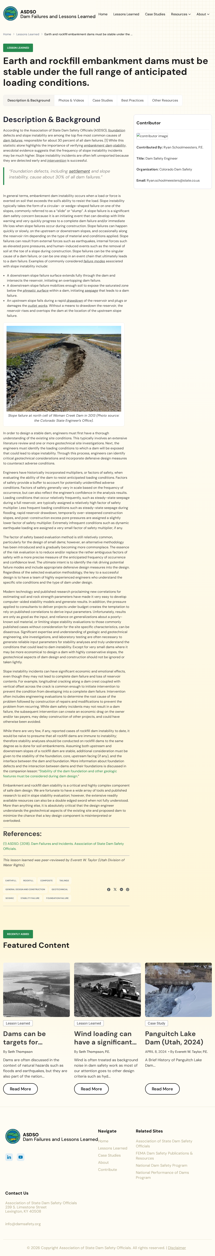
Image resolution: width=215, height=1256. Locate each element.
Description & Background (29, 100)
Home (103, 14)
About (201, 14)
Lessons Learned (126, 14)
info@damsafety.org (23, 1223)
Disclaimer (177, 1247)
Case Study (156, 1023)
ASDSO (28, 12)
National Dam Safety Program (161, 1165)
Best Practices (132, 100)
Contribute (107, 1169)
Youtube (21, 1157)
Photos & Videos (71, 100)
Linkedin (9, 1157)
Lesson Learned (18, 1023)
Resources (179, 14)
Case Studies (155, 14)
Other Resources (165, 100)
